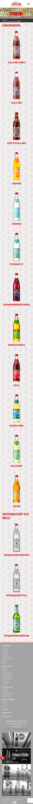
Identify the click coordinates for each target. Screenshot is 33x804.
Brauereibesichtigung (8, 658)
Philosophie (5, 650)
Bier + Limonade (6, 679)
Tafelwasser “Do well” (8, 693)
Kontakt (5, 709)
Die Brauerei (6, 646)
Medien (5, 661)
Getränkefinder (6, 696)
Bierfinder (5, 683)
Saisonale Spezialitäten (8, 677)
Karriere (5, 663)
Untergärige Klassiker (7, 673)
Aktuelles (5, 654)
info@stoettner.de (11, 729)
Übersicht (5, 668)
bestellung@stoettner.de (22, 729)
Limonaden (5, 691)
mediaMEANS (19, 799)
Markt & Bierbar (8, 699)
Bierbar (4, 706)
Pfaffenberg (5, 652)
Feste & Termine (6, 656)
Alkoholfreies (6, 681)
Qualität (5, 671)
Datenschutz (7, 716)
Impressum (6, 713)
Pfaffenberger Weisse (8, 675)
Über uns (5, 648)
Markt (4, 703)
